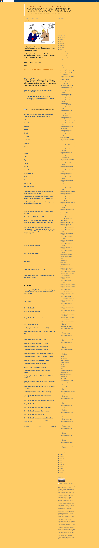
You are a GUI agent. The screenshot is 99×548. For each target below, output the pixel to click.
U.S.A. (26, 120)
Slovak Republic (29, 173)
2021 (61, 45)
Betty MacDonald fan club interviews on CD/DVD (39, 400)
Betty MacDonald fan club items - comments (37, 407)
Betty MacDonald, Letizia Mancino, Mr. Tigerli (65, 224)
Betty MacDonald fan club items (34, 404)
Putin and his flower (64, 362)
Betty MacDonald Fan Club (50, 6)
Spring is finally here (64, 137)
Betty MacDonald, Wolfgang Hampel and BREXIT (66, 104)
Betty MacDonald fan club (32, 246)
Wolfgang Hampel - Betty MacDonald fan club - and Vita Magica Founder (39, 276)
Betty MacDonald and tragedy (66, 126)
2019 (61, 49)
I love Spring (63, 183)
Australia (26, 126)
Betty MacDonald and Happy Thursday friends (66, 443)
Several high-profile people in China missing (66, 381)
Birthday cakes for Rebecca (66, 144)
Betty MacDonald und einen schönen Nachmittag (66, 332)
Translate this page (29, 78)
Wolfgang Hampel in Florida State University (37, 392)
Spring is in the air (64, 214)
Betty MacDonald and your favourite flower (66, 193)
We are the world (63, 220)
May (62, 65)
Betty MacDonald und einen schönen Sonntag (66, 156)
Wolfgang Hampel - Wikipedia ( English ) (36, 328)
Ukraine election (63, 128)
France (26, 146)
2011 (61, 468)
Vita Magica (28, 261)
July (62, 61)
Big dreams (62, 185)
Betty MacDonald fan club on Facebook (36, 318)
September (63, 57)
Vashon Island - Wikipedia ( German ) (35, 367)
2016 (61, 458)
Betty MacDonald (29, 308)
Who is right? (63, 378)
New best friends (63, 358)
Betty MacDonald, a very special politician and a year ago (38, 212)
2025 (61, 37)
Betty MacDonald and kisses (66, 196)
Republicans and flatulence (66, 254)
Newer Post (26, 426)
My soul (30, 421)
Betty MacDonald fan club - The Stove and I (37, 411)
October (62, 55)
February (63, 450)
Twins (61, 258)
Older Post (53, 426)
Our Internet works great (65, 374)
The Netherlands (29, 187)
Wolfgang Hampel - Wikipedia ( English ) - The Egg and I (39, 332)
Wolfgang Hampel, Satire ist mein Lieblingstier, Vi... (67, 409)
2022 (61, 43)
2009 (61, 472)
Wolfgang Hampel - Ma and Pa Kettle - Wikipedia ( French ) (39, 382)
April (62, 67)
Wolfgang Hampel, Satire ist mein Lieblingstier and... (67, 160)
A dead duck (63, 262)
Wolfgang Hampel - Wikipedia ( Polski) (36, 339)
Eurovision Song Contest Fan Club (34, 269)
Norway (26, 163)
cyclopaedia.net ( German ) (45, 353)
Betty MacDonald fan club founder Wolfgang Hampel (37, 396)
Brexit (61, 266)
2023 (61, 41)
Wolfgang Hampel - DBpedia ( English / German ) (39, 357)
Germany (27, 150)
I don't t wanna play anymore (66, 370)
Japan (26, 160)
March (62, 69)
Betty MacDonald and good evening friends (66, 114)
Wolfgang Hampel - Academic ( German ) (36, 350)
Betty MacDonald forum (31, 324)
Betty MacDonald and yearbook (67, 70)
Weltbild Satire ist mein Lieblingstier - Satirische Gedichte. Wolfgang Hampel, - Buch (40, 98)
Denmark (27, 140)
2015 (61, 460)
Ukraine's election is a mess (66, 256)
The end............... (63, 260)
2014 (61, 462)
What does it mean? (64, 360)
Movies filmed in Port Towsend (66, 85)
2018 (61, 454)
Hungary (26, 153)
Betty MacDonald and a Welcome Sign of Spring (67, 73)
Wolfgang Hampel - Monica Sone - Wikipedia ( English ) (38, 371)
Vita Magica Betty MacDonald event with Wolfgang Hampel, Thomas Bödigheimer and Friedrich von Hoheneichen (39, 291)
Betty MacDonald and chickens (67, 227)
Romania (26, 170)
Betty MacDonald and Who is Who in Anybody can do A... (67, 297)
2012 (61, 466)
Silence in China (63, 376)
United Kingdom (29, 123)
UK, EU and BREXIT (64, 79)
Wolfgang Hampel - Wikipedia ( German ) (36, 343)
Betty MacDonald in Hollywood (67, 222)
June (62, 63)
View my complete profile (64, 540)
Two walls (62, 366)
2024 (61, 39)
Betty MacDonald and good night (67, 120)
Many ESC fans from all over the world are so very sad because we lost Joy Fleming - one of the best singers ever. (39, 222)
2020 (61, 47)
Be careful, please (64, 372)
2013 (61, 464)
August (62, 59)
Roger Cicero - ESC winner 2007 (34, 217)
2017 (61, 456)
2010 (61, 470)
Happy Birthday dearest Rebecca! (67, 142)
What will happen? (64, 386)
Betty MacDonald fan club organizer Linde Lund (38, 418)
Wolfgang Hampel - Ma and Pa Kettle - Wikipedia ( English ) (39, 377)
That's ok (62, 364)
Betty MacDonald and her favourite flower (65, 82)
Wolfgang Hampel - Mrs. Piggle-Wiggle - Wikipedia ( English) (39, 387)
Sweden (26, 180)
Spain (26, 176)
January (62, 452)
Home (40, 426)
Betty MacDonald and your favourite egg (66, 118)
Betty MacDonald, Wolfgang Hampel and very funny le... (66, 268)
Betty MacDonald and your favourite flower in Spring (66, 131)
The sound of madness (65, 264)
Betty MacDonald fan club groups (34, 414)
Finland (26, 143)
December (63, 51)
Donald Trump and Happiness (66, 326)
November (63, 53)
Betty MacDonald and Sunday (66, 97)
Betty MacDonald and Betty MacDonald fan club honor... (67, 95)
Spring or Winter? (64, 212)
